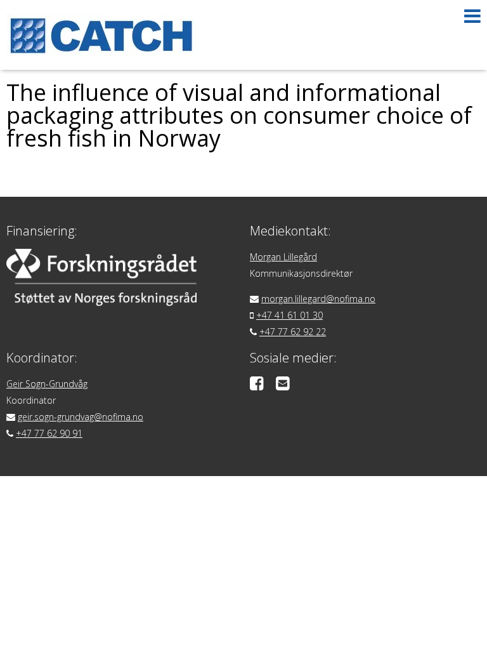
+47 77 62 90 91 (49, 433)
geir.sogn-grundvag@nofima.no (80, 417)
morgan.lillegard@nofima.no (318, 299)
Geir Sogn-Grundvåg (47, 384)
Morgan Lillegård (283, 257)
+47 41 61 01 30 (289, 315)
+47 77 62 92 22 (292, 332)
